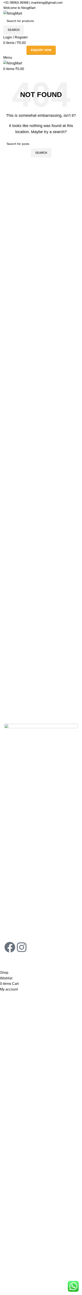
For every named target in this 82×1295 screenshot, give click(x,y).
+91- (15, 2)
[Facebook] (9, 947)
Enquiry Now (41, 50)
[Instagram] (21, 947)
